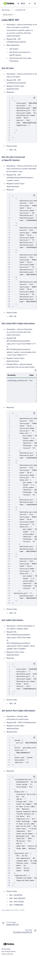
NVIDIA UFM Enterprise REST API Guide (23, 3)
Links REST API (20, 10)
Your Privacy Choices (8, 951)
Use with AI (9, 15)
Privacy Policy (6, 949)
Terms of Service (7, 954)
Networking (18, 3)
